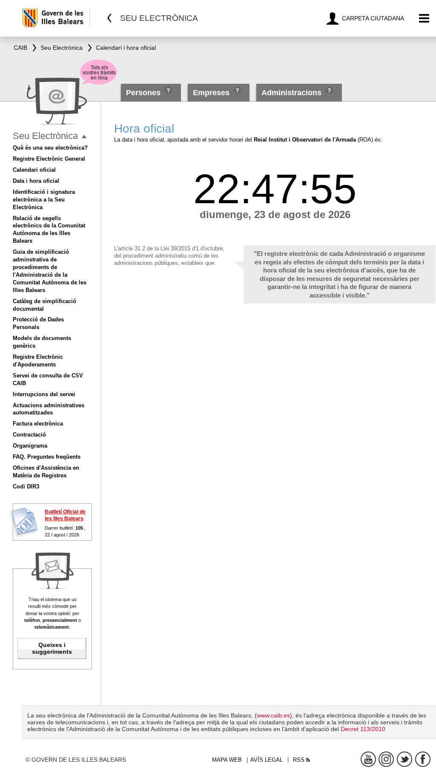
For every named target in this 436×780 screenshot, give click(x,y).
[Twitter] (404, 759)
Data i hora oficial (36, 181)
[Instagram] (386, 759)
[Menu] (424, 18)
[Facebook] (422, 759)
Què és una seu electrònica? (50, 148)
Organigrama (30, 445)
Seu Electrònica (45, 135)
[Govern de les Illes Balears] (55, 18)
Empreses (211, 92)
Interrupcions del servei (44, 394)
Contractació (29, 434)
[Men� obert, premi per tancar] (84, 136)
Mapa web (227, 760)
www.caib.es (273, 715)
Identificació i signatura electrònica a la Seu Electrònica (44, 199)
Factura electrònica (38, 423)
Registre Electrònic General (49, 159)
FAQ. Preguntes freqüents (46, 457)
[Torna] (109, 18)
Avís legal (266, 760)
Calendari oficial (34, 170)
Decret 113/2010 (363, 729)
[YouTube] (368, 759)
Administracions (291, 92)
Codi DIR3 (26, 486)
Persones (144, 92)
